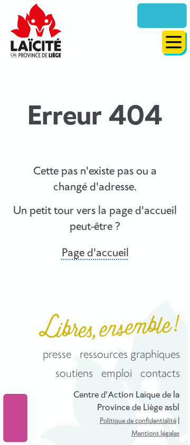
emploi (116, 373)
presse (57, 355)
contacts (160, 373)
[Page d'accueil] (36, 30)
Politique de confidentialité (138, 421)
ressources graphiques (130, 355)
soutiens (74, 373)
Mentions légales (155, 434)
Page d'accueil (95, 253)
